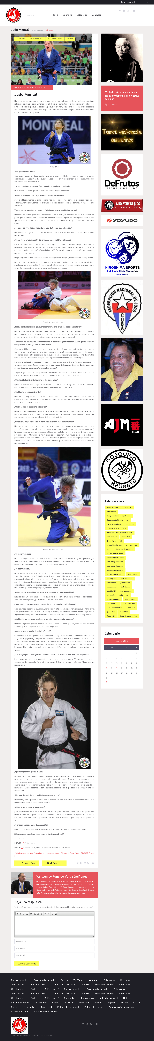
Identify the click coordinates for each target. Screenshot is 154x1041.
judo (108, 549)
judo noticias (124, 595)
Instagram (93, 980)
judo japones (112, 587)
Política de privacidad (68, 1007)
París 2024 (131, 608)
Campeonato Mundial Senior (118, 520)
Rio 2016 (84, 853)
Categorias (82, 15)
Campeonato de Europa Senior (118, 516)
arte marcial (111, 512)
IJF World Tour (131, 545)
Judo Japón (125, 587)
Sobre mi (67, 15)
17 (106, 668)
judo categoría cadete (115, 553)
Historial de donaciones (46, 1011)
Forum (98, 1002)
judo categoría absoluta (123, 549)
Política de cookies (93, 1007)
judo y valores (48, 853)
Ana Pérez (127, 507)
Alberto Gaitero (113, 507)
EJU (124, 528)
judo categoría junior (115, 562)
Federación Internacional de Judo (119, 532)
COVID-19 (130, 524)
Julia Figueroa (130, 599)
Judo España (132, 574)
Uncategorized (18, 989)
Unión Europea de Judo (128, 616)
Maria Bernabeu (129, 603)
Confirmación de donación (122, 1007)
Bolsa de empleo (19, 980)
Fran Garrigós (112, 537)
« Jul (106, 682)
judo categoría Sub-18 (115, 570)
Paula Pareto (75, 853)
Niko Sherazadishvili (114, 608)
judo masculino (126, 591)
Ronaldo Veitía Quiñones (24, 87)
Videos (34, 989)
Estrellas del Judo (36, 39)
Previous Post (28, 863)
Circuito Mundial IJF (114, 524)
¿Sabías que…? (51, 989)
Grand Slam (111, 541)
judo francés (125, 583)
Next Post (52, 863)
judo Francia (111, 583)
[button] (17, 913)
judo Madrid (111, 591)
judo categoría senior (115, 566)
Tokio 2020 (124, 612)
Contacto (96, 15)
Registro (111, 1002)
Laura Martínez (112, 603)
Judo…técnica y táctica (64, 984)
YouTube (77, 980)
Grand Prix (126, 537)
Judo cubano (17, 984)
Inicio (55, 15)
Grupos (14, 1007)
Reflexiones (125, 984)
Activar (136, 1002)
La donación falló (20, 1011)
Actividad (69, 1002)
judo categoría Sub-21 (115, 574)
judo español (112, 578)
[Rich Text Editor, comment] (54, 925)
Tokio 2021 (111, 616)
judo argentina (23, 853)
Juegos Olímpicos (62, 853)
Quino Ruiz (111, 612)
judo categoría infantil (115, 558)
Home (33, 30)
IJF (23, 843)
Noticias (70, 39)
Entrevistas (40, 30)
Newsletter (29, 1007)
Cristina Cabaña (113, 528)
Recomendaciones (104, 984)
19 (116, 668)
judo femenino (36, 853)
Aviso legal (46, 1007)
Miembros (84, 1002)
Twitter (64, 980)
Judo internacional (55, 39)
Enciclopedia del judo (44, 980)
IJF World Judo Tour (114, 545)
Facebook (125, 980)
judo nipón (111, 595)
